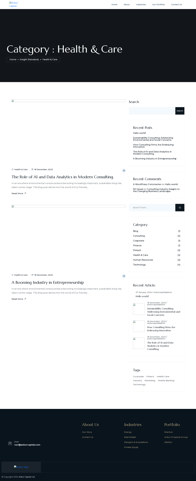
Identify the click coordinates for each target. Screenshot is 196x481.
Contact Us (176, 4)
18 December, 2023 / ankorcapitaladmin (157, 304)
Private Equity (131, 447)
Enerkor (168, 432)
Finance (137, 245)
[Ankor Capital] (16, 4)
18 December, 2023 (43, 169)
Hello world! (139, 133)
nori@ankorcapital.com (27, 445)
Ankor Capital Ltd (27, 477)
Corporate (138, 241)
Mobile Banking (166, 380)
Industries (141, 4)
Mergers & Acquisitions (136, 442)
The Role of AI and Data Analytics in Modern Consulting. (63, 176)
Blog (135, 231)
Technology (139, 265)
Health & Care (21, 169)
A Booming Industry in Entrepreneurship (48, 282)
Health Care (163, 376)
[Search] (179, 207)
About (127, 4)
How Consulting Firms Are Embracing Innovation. (153, 146)
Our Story (87, 432)
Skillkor (168, 442)
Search (134, 102)
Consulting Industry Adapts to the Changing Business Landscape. (156, 190)
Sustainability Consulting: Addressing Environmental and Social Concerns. (153, 139)
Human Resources (143, 260)
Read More (17, 193)
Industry (137, 380)
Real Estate (130, 437)
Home (114, 4)
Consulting (139, 236)
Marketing (150, 380)
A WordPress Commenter (147, 184)
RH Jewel (138, 189)
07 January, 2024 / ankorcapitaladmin (154, 292)
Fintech (137, 250)
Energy (128, 432)
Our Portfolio (158, 4)
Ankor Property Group (176, 437)
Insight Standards (29, 59)
